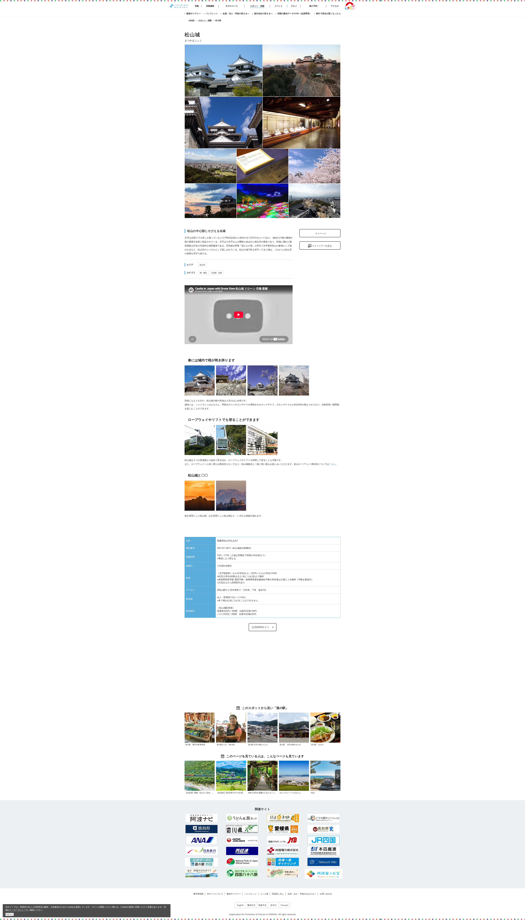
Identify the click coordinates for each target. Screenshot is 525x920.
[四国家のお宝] (324, 874)
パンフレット (250, 893)
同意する (9, 914)
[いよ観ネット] (283, 818)
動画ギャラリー (234, 893)
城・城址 (203, 272)
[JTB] (283, 840)
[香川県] (242, 829)
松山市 (202, 265)
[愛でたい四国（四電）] (283, 873)
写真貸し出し (278, 893)
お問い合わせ (326, 893)
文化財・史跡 (216, 272)
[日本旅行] (202, 851)
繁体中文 (251, 905)
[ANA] (202, 840)
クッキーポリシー (18, 910)
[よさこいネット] (324, 818)
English (240, 905)
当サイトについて (215, 893)
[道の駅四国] (202, 862)
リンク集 (264, 893)
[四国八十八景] (242, 873)
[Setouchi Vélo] (324, 862)
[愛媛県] (283, 829)
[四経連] (242, 851)
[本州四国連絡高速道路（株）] (324, 851)
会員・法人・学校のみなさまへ (302, 893)
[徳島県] (202, 829)
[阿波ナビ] (202, 818)
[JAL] (242, 840)
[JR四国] (324, 840)
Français (284, 905)
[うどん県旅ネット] (242, 818)
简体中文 (262, 905)
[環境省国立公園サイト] (242, 862)
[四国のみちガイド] (202, 873)
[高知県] (324, 829)
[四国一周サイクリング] (283, 862)
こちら (332, 464)
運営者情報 (198, 893)
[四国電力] (283, 851)
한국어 (273, 905)
